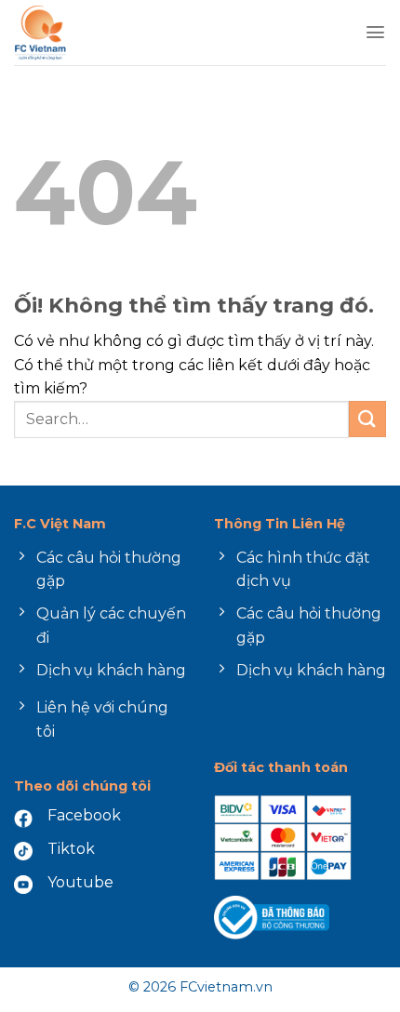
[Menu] (375, 32)
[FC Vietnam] (91, 32)
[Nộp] (367, 419)
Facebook (84, 815)
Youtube (80, 882)
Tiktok (71, 849)
